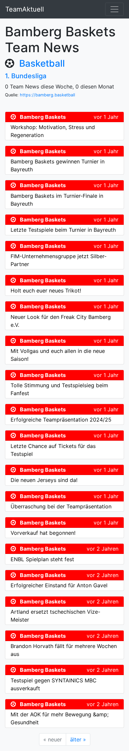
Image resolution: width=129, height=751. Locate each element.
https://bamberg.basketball (47, 94)
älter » (78, 739)
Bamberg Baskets (43, 117)
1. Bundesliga (25, 76)
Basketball (42, 63)
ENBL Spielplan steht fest (42, 559)
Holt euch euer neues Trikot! (46, 290)
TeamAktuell (24, 9)
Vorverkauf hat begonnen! (43, 532)
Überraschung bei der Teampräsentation (61, 506)
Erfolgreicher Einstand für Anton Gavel (59, 585)
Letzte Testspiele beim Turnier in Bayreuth (63, 229)
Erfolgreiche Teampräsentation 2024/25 (61, 419)
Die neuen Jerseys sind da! (44, 480)
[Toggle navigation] (114, 9)
